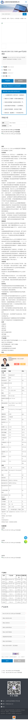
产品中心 (12, 18)
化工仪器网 (8, 713)
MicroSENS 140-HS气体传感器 (13, 670)
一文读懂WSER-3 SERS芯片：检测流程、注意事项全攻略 (15, 95)
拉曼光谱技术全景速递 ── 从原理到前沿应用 (15, 105)
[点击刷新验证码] (15, 654)
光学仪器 (17, 18)
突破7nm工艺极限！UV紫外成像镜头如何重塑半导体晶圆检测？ (15, 98)
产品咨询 (7, 80)
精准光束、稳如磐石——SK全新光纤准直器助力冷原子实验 (15, 112)
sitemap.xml (18, 713)
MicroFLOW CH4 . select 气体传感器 (14, 672)
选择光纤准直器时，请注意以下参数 (13, 109)
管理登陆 (13, 713)
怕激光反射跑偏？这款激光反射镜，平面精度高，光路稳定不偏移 (15, 102)
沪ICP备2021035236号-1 (15, 711)
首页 (8, 18)
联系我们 (20, 80)
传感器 (21, 18)
